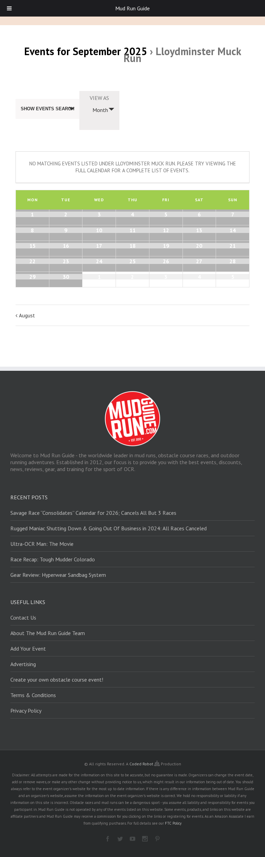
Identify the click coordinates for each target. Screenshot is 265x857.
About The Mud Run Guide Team (47, 633)
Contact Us (23, 617)
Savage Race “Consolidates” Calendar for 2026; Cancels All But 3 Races (93, 512)
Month (100, 109)
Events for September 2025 (85, 51)
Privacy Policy (25, 710)
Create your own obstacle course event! (56, 679)
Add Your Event (28, 648)
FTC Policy (173, 823)
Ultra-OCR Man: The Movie (41, 543)
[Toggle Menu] (9, 8)
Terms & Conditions (33, 695)
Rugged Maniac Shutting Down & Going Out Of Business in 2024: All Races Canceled (108, 528)
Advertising (23, 664)
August (27, 315)
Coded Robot (141, 763)
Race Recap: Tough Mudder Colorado (52, 559)
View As (99, 97)
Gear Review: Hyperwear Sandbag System (58, 574)
